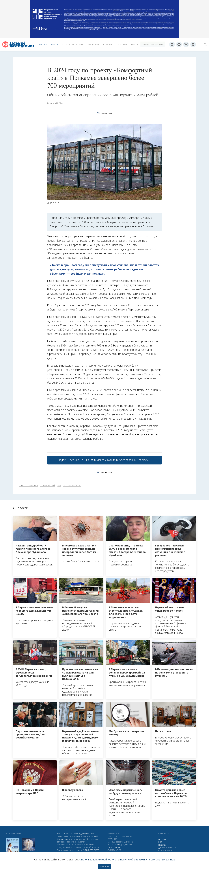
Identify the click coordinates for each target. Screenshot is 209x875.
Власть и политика (48, 44)
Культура (107, 44)
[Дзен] (172, 44)
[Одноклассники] (193, 44)
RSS (160, 842)
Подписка (162, 845)
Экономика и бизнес (73, 44)
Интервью (122, 44)
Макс (165, 847)
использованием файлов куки (99, 859)
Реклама (162, 839)
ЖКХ (59, 486)
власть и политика (28, 486)
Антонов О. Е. (130, 842)
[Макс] (179, 44)
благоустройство (72, 486)
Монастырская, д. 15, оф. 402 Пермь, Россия (120, 846)
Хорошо (104, 866)
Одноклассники (165, 850)
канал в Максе (95, 460)
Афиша (134, 44)
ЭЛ (91, 850)
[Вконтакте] (186, 44)
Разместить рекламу (153, 44)
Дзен (160, 847)
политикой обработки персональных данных (147, 859)
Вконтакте (172, 847)
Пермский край (47, 486)
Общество (93, 44)
